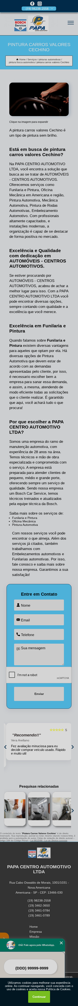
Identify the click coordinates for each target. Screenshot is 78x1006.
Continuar (39, 996)
